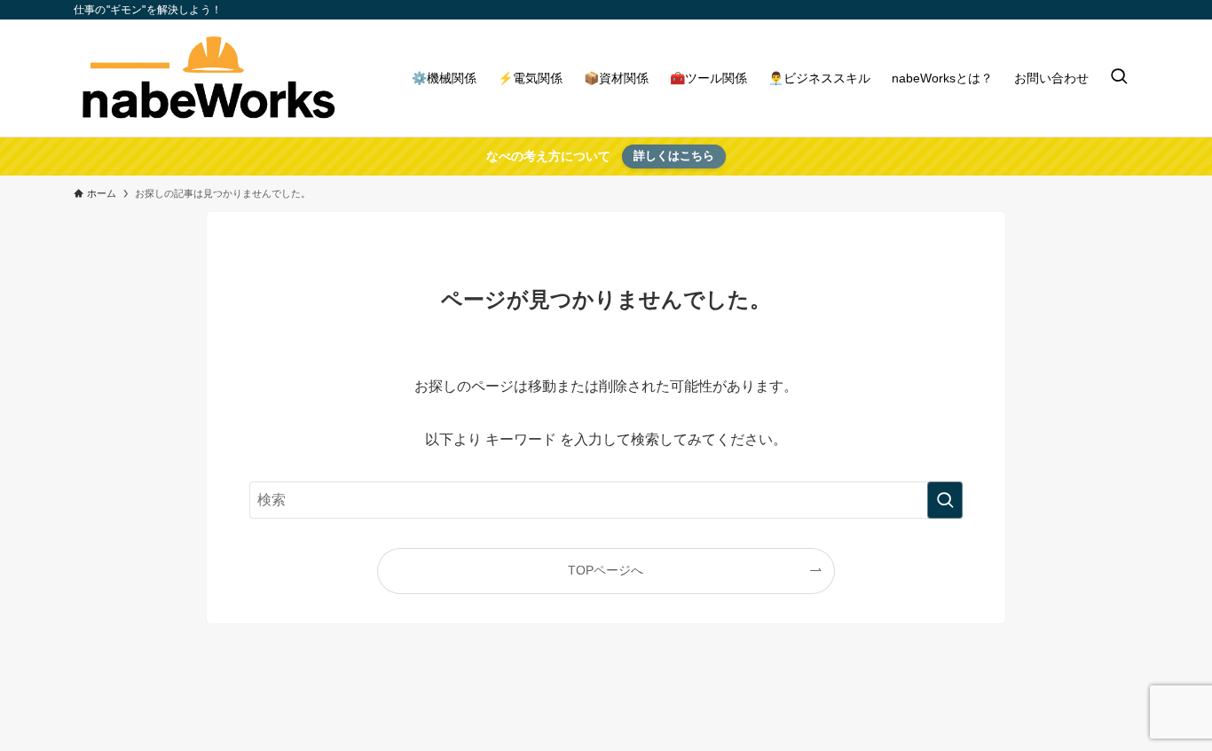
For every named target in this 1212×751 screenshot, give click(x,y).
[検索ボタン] (1118, 78)
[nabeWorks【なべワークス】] (207, 78)
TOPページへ (605, 570)
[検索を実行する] (945, 500)
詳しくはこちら (674, 155)
